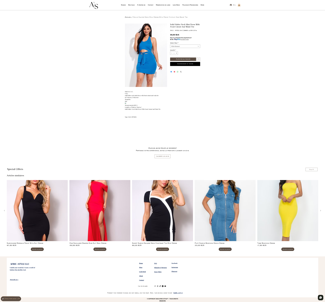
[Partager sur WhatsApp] (178, 72)
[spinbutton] (174, 53)
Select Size (174, 43)
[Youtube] (165, 286)
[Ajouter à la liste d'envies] (198, 59)
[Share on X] (181, 72)
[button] (239, 4)
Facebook (174, 263)
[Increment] (176, 53)
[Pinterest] (163, 286)
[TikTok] (160, 286)
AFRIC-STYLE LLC (19, 263)
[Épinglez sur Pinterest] (174, 72)
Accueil (128, 17)
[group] (162, 215)
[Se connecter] (230, 5)
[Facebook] (155, 286)
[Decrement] (171, 53)
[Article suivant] (321, 211)
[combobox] (185, 46)
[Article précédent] (4, 211)
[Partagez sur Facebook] (171, 72)
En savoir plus (184, 39)
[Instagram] (157, 286)
